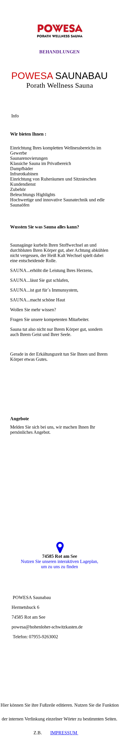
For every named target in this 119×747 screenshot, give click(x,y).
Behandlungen (59, 51)
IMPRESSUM (64, 732)
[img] (59, 29)
